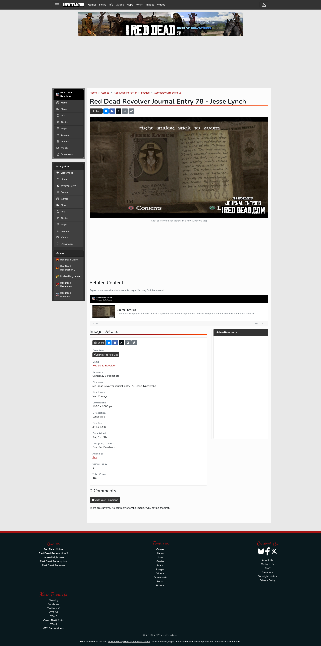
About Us (267, 560)
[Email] (125, 111)
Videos (161, 5)
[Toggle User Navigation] (264, 4)
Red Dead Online (69, 259)
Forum (139, 5)
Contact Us (267, 564)
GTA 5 (53, 616)
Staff (267, 568)
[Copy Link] (132, 111)
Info (111, 5)
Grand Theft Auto (53, 620)
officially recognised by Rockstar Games (129, 641)
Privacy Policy (267, 580)
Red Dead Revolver (65, 294)
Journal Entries (127, 310)
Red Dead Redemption (66, 284)
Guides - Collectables (104, 300)
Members (267, 572)
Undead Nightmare (70, 276)
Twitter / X (53, 608)
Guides (120, 5)
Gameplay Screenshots (167, 93)
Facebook (53, 604)
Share (97, 111)
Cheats (65, 135)
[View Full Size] (179, 167)
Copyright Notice (267, 576)
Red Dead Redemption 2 (67, 268)
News (102, 5)
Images (150, 5)
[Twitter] (118, 111)
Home (64, 102)
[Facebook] (112, 111)
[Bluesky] (106, 111)
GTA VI (53, 612)
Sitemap (160, 585)
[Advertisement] (160, 62)
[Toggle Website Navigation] (57, 4)
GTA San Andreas (53, 628)
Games (92, 5)
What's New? (68, 185)
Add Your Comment (106, 500)
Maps (130, 5)
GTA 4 (53, 624)
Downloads (67, 154)
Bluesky (53, 600)
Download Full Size (107, 354)
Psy (94, 457)
